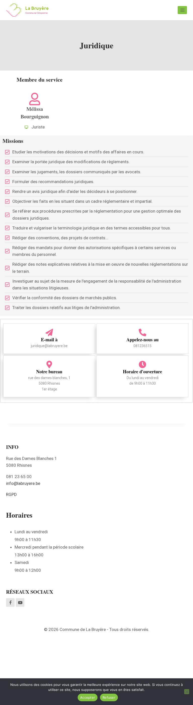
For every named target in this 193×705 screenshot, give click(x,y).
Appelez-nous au (142, 339)
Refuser (109, 697)
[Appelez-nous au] (142, 332)
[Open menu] (182, 10)
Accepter (87, 697)
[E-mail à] (49, 332)
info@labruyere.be (23, 483)
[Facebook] (10, 602)
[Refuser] (186, 691)
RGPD (11, 494)
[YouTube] (20, 602)
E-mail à (49, 339)
